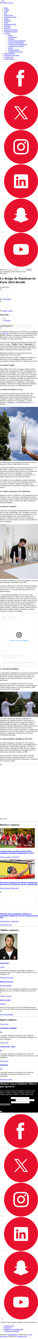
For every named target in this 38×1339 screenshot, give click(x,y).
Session (10, 48)
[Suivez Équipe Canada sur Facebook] (21, 95)
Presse (6, 22)
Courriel (5, 1102)
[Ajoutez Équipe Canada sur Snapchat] (21, 232)
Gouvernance (12, 37)
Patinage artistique (6, 985)
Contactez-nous (9, 59)
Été (1, 1032)
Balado (6, 19)
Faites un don (8, 15)
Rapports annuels (13, 50)
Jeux (5, 13)
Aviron (2, 967)
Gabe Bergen (4, 963)
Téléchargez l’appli (10, 17)
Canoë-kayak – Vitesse (8, 1046)
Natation (2, 1004)
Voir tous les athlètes (6, 1014)
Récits (6, 8)
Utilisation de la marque (11, 55)
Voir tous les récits (6, 925)
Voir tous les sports (6, 1079)
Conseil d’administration (16, 42)
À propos (7, 33)
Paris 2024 (5, 333)
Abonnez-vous (8, 57)
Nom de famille (7, 1100)
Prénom (5, 1098)
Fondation (7, 26)
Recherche (3, 270)
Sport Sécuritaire (9, 53)
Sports (6, 11)
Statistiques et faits (10, 24)
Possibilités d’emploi (10, 31)
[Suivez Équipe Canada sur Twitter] (21, 129)
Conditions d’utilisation (11, 1331)
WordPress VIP (22, 1336)
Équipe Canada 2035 (11, 30)
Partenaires (7, 21)
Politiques (11, 39)
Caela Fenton (7, 299)
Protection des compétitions (17, 41)
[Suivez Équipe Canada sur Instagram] (21, 163)
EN (3, 1)
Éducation (7, 28)
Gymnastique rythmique (8, 1028)
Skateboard (4, 1065)
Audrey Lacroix (7, 311)
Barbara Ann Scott (6, 981)
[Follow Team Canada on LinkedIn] (21, 197)
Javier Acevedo (5, 1000)
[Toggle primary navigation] (1, 1)
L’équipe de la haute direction (17, 44)
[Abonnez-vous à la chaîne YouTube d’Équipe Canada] (21, 266)
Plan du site (7, 1327)
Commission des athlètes (16, 46)
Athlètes (6, 10)
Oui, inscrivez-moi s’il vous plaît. (13, 1111)
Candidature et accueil (15, 51)
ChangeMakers (12, 1334)
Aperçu (10, 35)
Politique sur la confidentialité (13, 1329)
